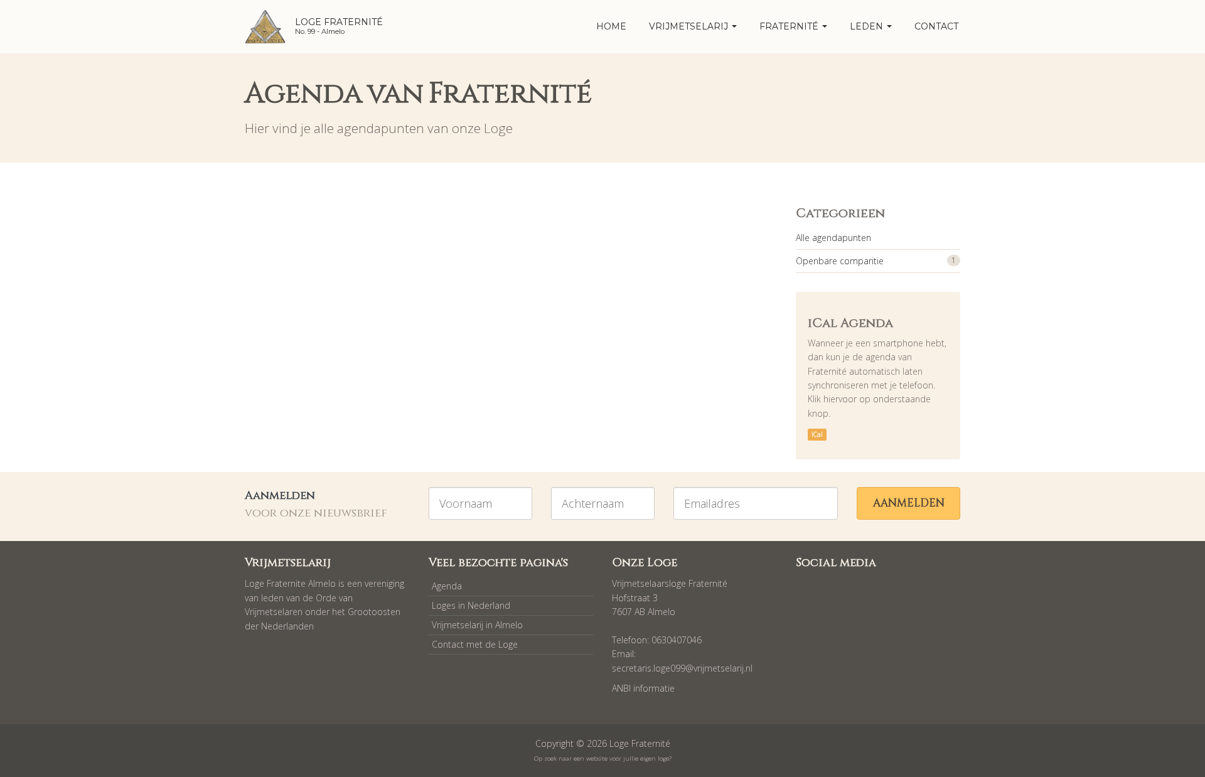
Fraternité (790, 26)
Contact (936, 26)
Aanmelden (909, 503)
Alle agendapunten (833, 238)
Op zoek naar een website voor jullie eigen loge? (603, 758)
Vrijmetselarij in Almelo (477, 625)
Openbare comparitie (840, 261)
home (611, 26)
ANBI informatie (643, 688)
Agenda (447, 586)
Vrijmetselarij (690, 26)
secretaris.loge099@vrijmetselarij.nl (682, 668)
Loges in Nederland (471, 605)
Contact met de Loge (475, 644)
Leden (868, 26)
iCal (817, 434)
